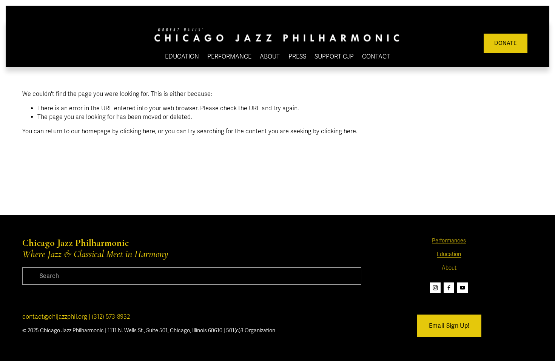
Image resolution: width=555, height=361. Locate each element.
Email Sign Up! (449, 326)
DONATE (505, 43)
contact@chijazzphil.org (54, 317)
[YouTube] (462, 287)
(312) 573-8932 (111, 317)
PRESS (297, 56)
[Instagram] (435, 287)
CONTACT (376, 56)
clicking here (137, 131)
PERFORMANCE (229, 56)
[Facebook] (449, 287)
